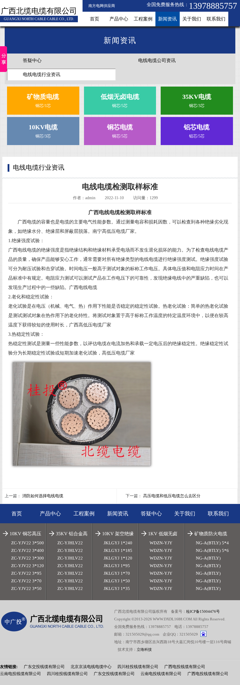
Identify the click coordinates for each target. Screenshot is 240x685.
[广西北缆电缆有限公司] (56, 621)
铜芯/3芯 (196, 100)
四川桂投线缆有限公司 (137, 667)
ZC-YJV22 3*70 (26, 581)
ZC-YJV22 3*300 (27, 558)
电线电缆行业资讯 (41, 74)
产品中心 (118, 18)
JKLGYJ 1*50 (117, 581)
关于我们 (191, 18)
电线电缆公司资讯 (157, 60)
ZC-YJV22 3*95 (26, 573)
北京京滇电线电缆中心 (91, 667)
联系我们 (216, 18)
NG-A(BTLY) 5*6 (212, 550)
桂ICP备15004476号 (203, 611)
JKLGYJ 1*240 (118, 543)
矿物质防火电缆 (210, 533)
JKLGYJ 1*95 (117, 565)
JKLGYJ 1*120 (118, 558)
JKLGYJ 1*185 (118, 550)
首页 (94, 18)
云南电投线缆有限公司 (20, 674)
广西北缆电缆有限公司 (39, 11)
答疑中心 (32, 60)
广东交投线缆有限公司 (44, 667)
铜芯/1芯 (43, 100)
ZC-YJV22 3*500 (27, 543)
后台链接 (8, 656)
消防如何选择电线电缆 (42, 496)
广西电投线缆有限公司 (184, 667)
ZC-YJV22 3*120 (27, 565)
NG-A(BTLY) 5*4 (212, 543)
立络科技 (144, 649)
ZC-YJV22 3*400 (27, 550)
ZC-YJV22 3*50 (26, 588)
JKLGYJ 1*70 (117, 573)
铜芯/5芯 (120, 100)
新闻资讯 (167, 18)
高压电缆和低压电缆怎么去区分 (171, 496)
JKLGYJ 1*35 (117, 588)
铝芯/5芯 (197, 130)
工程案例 (143, 18)
